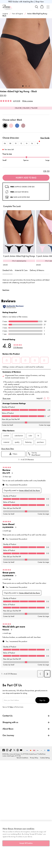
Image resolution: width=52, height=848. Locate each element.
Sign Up (42, 700)
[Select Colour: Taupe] (23, 125)
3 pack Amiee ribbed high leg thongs (19, 256)
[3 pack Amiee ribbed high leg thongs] (19, 232)
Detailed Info (7, 270)
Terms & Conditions (22, 758)
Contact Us (7, 715)
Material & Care (21, 270)
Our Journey (8, 735)
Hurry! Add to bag (26, 177)
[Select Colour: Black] (5, 125)
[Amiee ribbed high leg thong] (26, 53)
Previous (2, 53)
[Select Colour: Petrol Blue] (17, 125)
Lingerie (5, 14)
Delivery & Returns (37, 270)
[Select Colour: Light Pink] (11, 125)
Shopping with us (10, 722)
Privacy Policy (34, 758)
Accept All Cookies (26, 843)
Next (49, 53)
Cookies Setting (44, 758)
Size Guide (44, 138)
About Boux (8, 728)
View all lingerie (17, 14)
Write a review (27, 101)
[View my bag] (42, 8)
